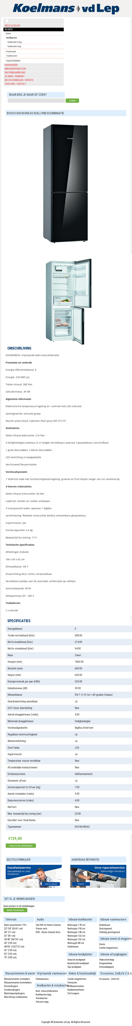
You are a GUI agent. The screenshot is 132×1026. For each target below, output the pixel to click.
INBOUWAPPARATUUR (15, 68)
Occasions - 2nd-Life (109, 979)
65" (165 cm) (10, 953)
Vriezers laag (42, 1001)
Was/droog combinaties (16, 997)
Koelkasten (11, 38)
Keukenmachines (76, 989)
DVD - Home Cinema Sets (48, 932)
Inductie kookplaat (76, 959)
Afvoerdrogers (11, 986)
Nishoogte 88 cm (76, 943)
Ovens (102, 944)
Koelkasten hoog (15, 42)
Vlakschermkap (106, 959)
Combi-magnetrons (108, 947)
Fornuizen (72, 982)
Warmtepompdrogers (14, 993)
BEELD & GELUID (12, 25)
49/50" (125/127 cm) (14, 946)
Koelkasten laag (14, 46)
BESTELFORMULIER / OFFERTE (19, 80)
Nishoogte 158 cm (76, 928)
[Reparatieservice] (98, 886)
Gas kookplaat (74, 967)
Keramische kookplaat (78, 963)
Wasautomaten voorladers (17, 979)
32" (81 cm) (9, 935)
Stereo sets (41, 928)
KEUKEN (8, 29)
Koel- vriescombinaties (47, 991)
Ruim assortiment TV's (15, 925)
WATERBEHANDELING (15, 72)
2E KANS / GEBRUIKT (15, 76)
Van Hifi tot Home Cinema (48, 925)
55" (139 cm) (10, 950)
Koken (8, 33)
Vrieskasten (11, 51)
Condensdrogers (12, 989)
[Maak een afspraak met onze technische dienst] (34, 886)
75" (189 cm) (10, 957)
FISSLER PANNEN (13, 61)
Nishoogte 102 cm (76, 939)
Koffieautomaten (76, 986)
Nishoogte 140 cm (76, 932)
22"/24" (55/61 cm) (13, 928)
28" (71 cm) (9, 932)
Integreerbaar (105, 963)
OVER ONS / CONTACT (15, 83)
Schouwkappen (106, 967)
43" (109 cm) (10, 943)
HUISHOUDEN (11, 65)
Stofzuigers (73, 993)
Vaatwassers (11, 56)
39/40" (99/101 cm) (13, 939)
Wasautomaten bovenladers (18, 982)
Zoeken (72, 100)
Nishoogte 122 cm (76, 935)
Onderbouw (73, 946)
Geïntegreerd (105, 928)
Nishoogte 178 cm (76, 925)
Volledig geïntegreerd (109, 932)
